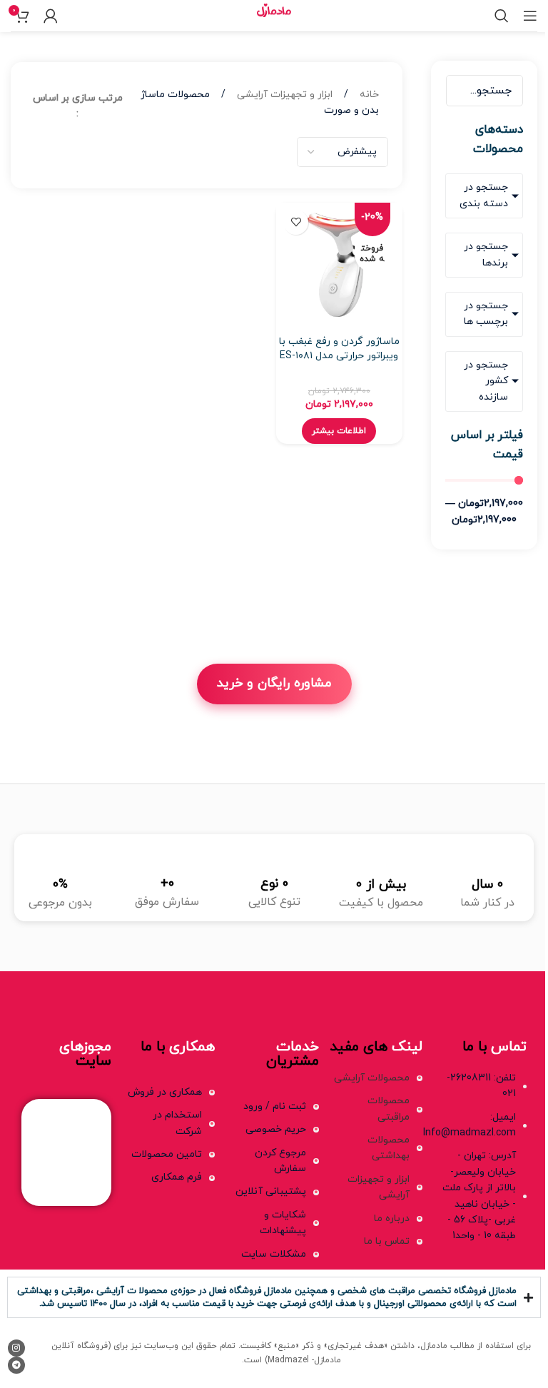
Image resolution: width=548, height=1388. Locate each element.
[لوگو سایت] (273, 14)
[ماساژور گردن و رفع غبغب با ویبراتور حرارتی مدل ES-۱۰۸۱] (339, 265)
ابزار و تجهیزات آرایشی (283, 94)
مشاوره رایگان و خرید (274, 683)
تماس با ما (387, 1241)
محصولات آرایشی (372, 1078)
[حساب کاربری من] (50, 15)
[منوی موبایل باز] (530, 15)
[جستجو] (501, 15)
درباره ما (392, 1218)
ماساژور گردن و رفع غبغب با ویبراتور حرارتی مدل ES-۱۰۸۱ (339, 349)
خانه (368, 94)
